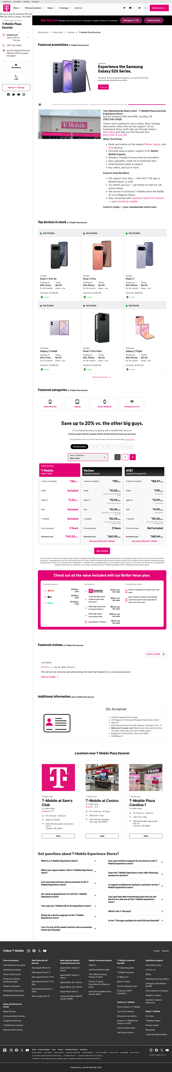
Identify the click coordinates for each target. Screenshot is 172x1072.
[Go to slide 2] (90, 105)
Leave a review (153, 654)
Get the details (103, 81)
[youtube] (18, 94)
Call (16, 77)
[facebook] (8, 94)
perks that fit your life (115, 134)
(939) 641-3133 (96, 815)
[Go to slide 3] (129, 105)
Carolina (70, 32)
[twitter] (13, 94)
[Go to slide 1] (52, 105)
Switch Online (153, 20)
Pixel (111, 147)
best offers (109, 132)
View (58, 836)
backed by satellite (127, 201)
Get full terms (99, 90)
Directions (16, 66)
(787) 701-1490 (140, 817)
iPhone (148, 144)
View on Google (50, 677)
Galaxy (157, 144)
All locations (43, 32)
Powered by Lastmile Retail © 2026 (86, 1067)
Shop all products (102, 377)
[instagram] (23, 94)
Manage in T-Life (131, 20)
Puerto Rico (58, 32)
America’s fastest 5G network (148, 198)
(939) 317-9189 (53, 820)
